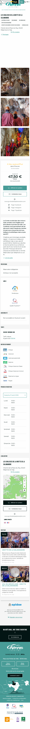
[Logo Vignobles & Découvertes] (23, 719)
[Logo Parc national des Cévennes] (9, 719)
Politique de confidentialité (19, 698)
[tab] (13, 395)
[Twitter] (20, 654)
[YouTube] (22, 654)
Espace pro (20, 696)
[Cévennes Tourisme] (13, 4)
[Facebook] (16, 654)
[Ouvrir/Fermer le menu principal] (1, 4)
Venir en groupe (11, 696)
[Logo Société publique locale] (15, 713)
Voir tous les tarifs (15, 181)
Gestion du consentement (13, 700)
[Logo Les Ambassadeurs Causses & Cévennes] (17, 719)
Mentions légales (7, 698)
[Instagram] (18, 654)
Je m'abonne (15, 637)
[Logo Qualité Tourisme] (14, 706)
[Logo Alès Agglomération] (21, 706)
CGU (22, 700)
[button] (25, 2)
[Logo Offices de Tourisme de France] (7, 706)
